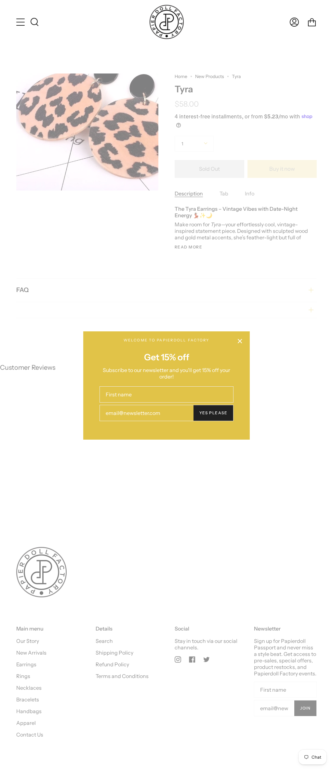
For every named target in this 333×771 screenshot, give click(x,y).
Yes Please (213, 412)
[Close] (240, 341)
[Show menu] (21, 22)
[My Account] (294, 22)
